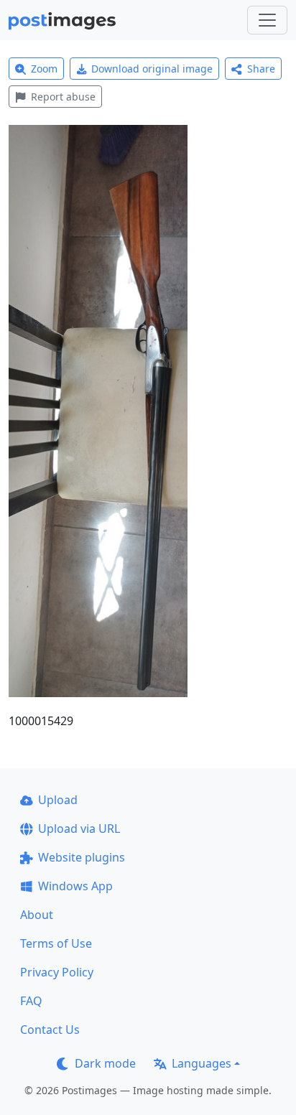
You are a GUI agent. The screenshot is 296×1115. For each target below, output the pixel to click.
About (36, 915)
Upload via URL (79, 828)
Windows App (75, 886)
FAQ (31, 1001)
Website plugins (81, 857)
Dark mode (105, 1063)
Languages (201, 1063)
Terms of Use (56, 943)
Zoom (44, 68)
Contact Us (50, 1029)
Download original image (152, 68)
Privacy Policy (56, 972)
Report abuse (63, 96)
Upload (58, 800)
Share (261, 68)
